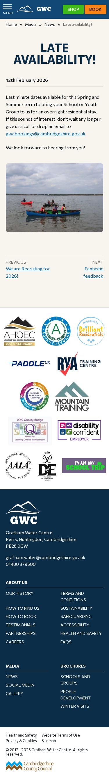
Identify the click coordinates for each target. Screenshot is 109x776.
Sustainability (76, 608)
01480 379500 (21, 564)
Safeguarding (76, 616)
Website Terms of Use (61, 735)
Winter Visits (74, 706)
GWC (33, 9)
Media (30, 24)
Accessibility (74, 624)
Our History (19, 593)
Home (11, 24)
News (49, 24)
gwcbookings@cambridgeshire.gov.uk (45, 133)
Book (95, 9)
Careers (15, 641)
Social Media (20, 684)
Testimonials (20, 624)
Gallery (14, 693)
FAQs (66, 641)
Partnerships (21, 633)
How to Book (21, 616)
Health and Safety (81, 633)
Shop (73, 9)
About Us (16, 582)
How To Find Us (23, 608)
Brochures (73, 665)
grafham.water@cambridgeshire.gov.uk (45, 557)
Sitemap (49, 740)
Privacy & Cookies (21, 740)
